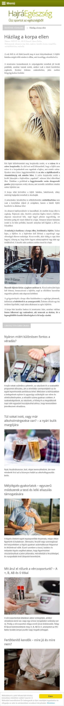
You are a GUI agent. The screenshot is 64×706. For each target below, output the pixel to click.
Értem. (50, 696)
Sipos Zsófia (37, 41)
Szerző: (29, 41)
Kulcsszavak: (10, 44)
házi (27, 44)
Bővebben (51, 703)
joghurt (33, 44)
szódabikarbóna (11, 46)
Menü (11, 3)
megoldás (52, 44)
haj (24, 44)
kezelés (39, 44)
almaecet (18, 44)
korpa (45, 44)
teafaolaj (21, 46)
